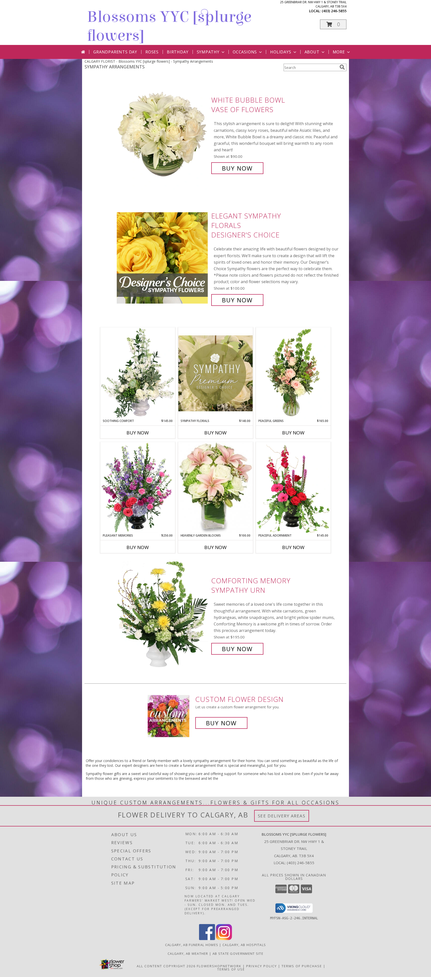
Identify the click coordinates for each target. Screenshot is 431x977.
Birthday (177, 52)
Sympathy (208, 52)
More (339, 52)
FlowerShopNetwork (219, 966)
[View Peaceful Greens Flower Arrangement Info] (293, 373)
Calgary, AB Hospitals (244, 945)
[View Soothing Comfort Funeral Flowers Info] (137, 373)
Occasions (245, 52)
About (312, 52)
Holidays (280, 52)
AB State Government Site (238, 953)
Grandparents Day (115, 52)
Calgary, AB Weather (188, 953)
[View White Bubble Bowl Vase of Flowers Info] (163, 134)
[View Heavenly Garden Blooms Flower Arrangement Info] (215, 487)
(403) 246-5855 (334, 10)
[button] (333, 24)
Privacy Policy (261, 966)
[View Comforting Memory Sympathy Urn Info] (163, 614)
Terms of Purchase (302, 966)
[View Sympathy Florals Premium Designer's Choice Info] (215, 373)
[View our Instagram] (224, 938)
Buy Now (237, 168)
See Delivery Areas (282, 816)
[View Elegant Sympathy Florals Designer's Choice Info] (163, 258)
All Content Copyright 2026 (166, 966)
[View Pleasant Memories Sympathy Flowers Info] (137, 487)
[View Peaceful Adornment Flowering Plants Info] (293, 487)
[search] (342, 67)
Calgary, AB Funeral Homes (191, 945)
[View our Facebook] (207, 938)
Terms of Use (231, 969)
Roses (152, 52)
